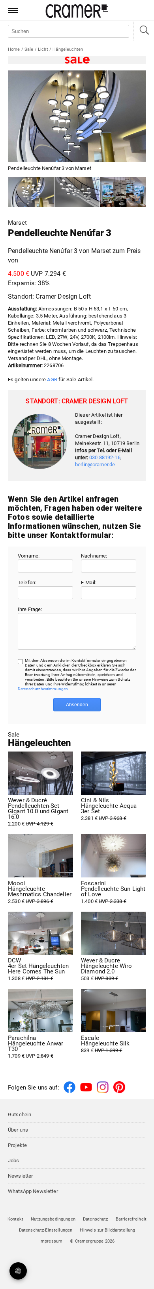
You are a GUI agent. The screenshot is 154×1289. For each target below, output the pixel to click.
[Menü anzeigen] (10, 10)
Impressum (50, 1241)
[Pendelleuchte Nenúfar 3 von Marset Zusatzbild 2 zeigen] (123, 192)
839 (105, 1044)
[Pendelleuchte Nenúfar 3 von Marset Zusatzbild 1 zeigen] (77, 192)
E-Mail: (88, 582)
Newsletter (20, 1176)
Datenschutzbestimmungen (43, 689)
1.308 (38, 969)
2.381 (109, 809)
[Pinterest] (119, 1092)
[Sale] (77, 60)
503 (106, 969)
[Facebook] (69, 1092)
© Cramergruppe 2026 (92, 1241)
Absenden (77, 704)
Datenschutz (95, 1219)
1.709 (36, 1047)
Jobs (13, 1160)
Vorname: (28, 556)
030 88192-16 (104, 457)
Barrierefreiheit (131, 1219)
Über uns (18, 1130)
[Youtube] (86, 1092)
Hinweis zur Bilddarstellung (107, 1230)
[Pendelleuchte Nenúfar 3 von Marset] (31, 192)
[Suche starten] (143, 31)
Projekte (17, 1145)
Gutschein (19, 1114)
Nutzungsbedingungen (53, 1219)
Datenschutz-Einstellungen (46, 1230)
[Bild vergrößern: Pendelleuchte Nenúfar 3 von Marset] (77, 116)
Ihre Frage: (30, 609)
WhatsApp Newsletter (33, 1191)
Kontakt (15, 1219)
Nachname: (94, 556)
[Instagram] (102, 1092)
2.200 (38, 812)
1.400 (113, 892)
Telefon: (27, 582)
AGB (52, 379)
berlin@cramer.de (95, 464)
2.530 (39, 892)
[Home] (77, 16)
